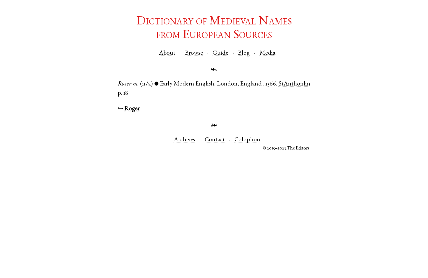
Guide (220, 53)
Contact (215, 140)
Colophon (247, 140)
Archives (184, 140)
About (167, 53)
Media (267, 53)
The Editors (298, 148)
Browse (194, 53)
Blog (244, 53)
